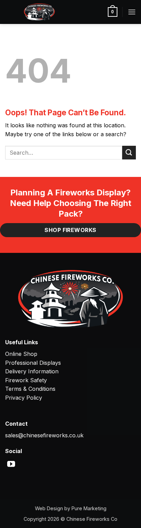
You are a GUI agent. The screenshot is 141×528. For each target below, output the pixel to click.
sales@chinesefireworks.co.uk (44, 435)
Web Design (49, 508)
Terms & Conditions (30, 388)
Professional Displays (33, 362)
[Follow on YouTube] (11, 464)
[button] (112, 12)
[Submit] (129, 152)
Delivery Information (32, 371)
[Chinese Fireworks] (39, 12)
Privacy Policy (23, 397)
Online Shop (21, 353)
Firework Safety (26, 380)
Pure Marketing (89, 508)
